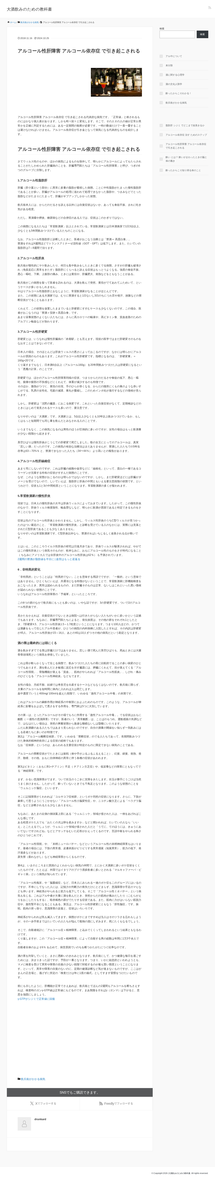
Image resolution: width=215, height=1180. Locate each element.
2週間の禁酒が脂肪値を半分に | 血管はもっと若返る (49, 559)
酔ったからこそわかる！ (178, 93)
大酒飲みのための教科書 (29, 9)
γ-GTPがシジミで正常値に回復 (36, 998)
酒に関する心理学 (175, 74)
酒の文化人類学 (174, 84)
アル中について (174, 56)
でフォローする (45, 1103)
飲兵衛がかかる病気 (33, 1079)
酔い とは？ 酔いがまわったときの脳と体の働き (186, 159)
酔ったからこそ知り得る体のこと (183, 170)
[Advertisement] (80, 123)
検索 (162, 28)
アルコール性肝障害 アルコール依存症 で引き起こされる (186, 146)
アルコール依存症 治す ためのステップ (186, 134)
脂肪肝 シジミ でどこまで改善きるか (185, 125)
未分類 (169, 65)
